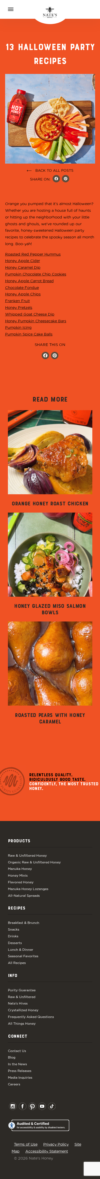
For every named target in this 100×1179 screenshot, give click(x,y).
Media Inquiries (20, 1077)
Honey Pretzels (18, 307)
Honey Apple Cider (22, 261)
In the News (17, 1064)
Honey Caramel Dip (22, 267)
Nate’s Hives (18, 1003)
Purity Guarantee (22, 990)
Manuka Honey (20, 869)
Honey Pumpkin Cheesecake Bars (35, 321)
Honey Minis (18, 875)
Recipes (16, 908)
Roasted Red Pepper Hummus (33, 254)
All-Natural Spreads (24, 895)
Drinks (13, 936)
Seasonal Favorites (23, 956)
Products (19, 841)
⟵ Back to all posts (50, 170)
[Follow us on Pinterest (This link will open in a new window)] (54, 356)
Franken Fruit (17, 301)
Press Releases (19, 1071)
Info (12, 975)
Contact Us (17, 1051)
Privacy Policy (56, 1144)
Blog (11, 1057)
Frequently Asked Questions (31, 1017)
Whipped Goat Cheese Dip (29, 314)
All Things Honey (22, 1023)
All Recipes (17, 963)
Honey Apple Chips (23, 294)
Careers (14, 1084)
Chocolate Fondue (22, 287)
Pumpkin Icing (18, 327)
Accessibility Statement (46, 1151)
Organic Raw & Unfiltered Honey (34, 862)
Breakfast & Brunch (23, 923)
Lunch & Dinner (20, 949)
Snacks (13, 929)
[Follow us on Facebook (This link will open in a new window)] (45, 356)
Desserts (15, 943)
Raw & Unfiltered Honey (27, 855)
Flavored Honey (20, 882)
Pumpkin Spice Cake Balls (29, 334)
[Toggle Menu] (10, 9)
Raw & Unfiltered (21, 997)
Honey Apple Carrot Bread (29, 281)
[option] (50, 458)
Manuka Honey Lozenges (28, 889)
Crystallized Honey (23, 1010)
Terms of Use (25, 1144)
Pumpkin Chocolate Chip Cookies (35, 274)
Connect (17, 1036)
